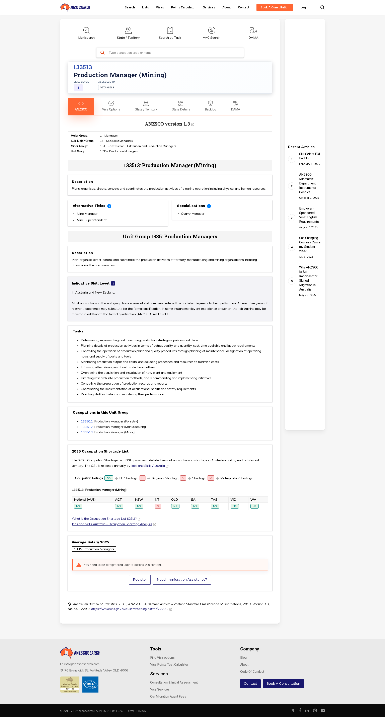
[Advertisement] (299, 79)
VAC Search (211, 37)
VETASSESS (107, 87)
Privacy (141, 711)
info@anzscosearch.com (81, 664)
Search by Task (170, 37)
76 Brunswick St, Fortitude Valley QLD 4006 (96, 670)
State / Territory (128, 37)
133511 (87, 421)
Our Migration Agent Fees (168, 696)
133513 (87, 432)
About (244, 664)
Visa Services (160, 689)
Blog (243, 657)
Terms (130, 711)
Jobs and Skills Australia (148, 466)
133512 (87, 427)
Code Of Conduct (252, 671)
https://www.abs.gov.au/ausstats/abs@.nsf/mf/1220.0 (129, 609)
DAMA (253, 37)
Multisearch (86, 37)
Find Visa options (162, 657)
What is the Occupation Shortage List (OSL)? (104, 518)
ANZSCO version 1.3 (167, 123)
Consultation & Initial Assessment (174, 682)
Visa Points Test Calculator (169, 664)
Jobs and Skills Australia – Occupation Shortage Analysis (112, 524)
